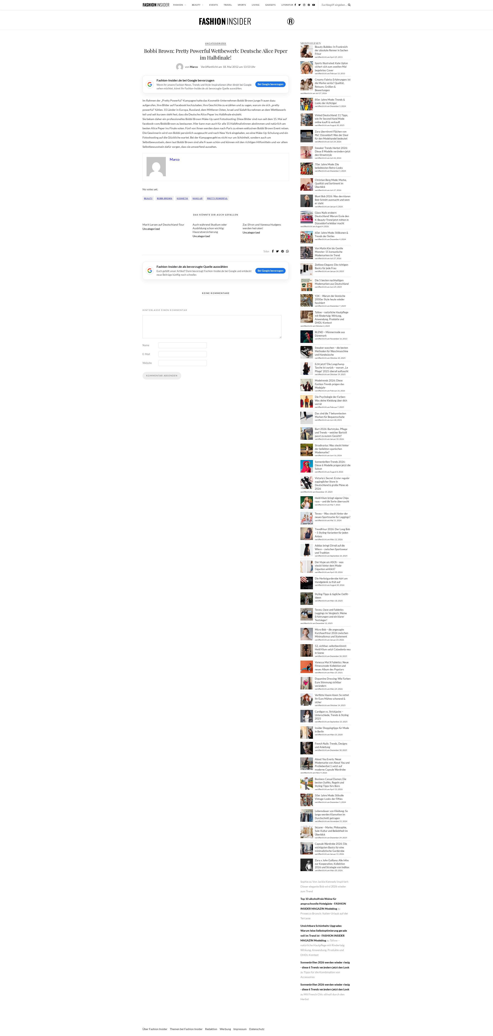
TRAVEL (228, 5)
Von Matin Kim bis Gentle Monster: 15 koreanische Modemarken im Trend (329, 252)
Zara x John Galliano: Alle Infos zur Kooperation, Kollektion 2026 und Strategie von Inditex (332, 864)
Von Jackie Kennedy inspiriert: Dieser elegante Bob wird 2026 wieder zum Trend (324, 886)
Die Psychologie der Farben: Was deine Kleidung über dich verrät (331, 400)
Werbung (225, 1029)
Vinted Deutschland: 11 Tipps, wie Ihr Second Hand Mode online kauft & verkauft (331, 119)
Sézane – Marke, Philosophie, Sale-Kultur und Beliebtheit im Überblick (331, 831)
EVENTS (213, 5)
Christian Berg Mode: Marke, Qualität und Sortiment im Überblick (331, 183)
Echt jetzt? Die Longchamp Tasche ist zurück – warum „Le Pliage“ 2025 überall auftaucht (331, 368)
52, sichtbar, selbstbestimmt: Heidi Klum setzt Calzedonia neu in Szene (332, 649)
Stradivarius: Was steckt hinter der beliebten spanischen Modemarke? (332, 449)
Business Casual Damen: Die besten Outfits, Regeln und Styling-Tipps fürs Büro (330, 782)
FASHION (178, 5)
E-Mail (146, 354)
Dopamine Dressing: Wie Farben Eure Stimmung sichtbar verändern (332, 682)
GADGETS (270, 5)
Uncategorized (215, 43)
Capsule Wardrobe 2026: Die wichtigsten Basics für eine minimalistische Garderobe (331, 847)
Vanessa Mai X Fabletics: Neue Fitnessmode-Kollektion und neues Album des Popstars (332, 666)
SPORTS (242, 5)
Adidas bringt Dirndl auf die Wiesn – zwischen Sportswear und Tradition (331, 549)
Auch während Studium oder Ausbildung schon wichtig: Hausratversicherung (210, 228)
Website (147, 362)
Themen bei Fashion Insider (186, 1029)
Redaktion (211, 1029)
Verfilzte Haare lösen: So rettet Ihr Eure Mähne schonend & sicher (332, 698)
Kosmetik (182, 198)
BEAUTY (196, 5)
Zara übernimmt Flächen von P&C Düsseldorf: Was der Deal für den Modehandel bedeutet (331, 135)
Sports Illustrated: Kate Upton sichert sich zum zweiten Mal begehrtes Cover (331, 67)
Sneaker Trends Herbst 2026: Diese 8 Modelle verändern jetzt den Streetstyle (332, 151)
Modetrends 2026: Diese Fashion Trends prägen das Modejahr (329, 384)
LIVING (255, 5)
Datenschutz (256, 1029)
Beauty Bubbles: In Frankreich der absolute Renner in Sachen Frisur (331, 50)
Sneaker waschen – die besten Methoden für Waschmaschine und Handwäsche (331, 351)
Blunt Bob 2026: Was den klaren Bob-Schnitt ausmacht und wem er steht (332, 200)
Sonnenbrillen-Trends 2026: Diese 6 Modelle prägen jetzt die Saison (332, 465)
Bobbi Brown (164, 198)
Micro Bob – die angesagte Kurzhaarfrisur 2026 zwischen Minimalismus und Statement (331, 633)
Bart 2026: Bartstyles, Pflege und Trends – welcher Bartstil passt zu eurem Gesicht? (331, 432)
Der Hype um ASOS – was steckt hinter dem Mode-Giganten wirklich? (329, 566)
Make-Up (198, 198)
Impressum (240, 1029)
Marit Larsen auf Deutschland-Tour (163, 224)
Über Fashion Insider (155, 1029)
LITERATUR (287, 5)
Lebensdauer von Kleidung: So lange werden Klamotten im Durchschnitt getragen (331, 814)
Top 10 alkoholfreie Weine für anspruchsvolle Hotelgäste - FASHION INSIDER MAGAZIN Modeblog (323, 903)
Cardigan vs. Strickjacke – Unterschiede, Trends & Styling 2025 (332, 715)
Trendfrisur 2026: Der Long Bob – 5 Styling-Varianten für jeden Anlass (332, 533)
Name (146, 345)
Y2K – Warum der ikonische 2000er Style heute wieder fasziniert (330, 299)
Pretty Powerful (217, 198)
